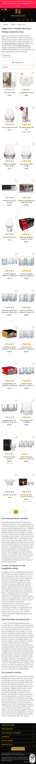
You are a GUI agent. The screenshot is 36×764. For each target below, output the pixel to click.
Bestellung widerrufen (18, 748)
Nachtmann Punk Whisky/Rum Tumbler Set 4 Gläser (26, 348)
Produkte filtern (19, 62)
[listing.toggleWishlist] (16, 73)
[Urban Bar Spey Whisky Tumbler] (26, 151)
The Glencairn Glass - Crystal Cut (10, 457)
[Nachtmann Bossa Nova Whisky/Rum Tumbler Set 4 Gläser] (26, 297)
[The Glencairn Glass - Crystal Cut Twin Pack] (26, 482)
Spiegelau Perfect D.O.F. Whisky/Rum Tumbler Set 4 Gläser (9, 421)
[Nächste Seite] (24, 512)
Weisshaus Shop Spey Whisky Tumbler (9, 165)
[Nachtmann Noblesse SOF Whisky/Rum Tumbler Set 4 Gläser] (10, 297)
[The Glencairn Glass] (10, 80)
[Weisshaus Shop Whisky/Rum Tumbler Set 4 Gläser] (26, 188)
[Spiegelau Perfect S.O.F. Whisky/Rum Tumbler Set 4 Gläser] (10, 371)
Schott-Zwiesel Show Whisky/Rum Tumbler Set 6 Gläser (26, 458)
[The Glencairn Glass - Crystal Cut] (10, 444)
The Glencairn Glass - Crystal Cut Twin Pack (26, 495)
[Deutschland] (3, 9)
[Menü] (4, 19)
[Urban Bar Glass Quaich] (10, 482)
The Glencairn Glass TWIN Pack (26, 128)
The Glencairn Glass (9, 92)
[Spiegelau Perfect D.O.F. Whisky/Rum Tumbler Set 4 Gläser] (10, 407)
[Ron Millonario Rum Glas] (26, 80)
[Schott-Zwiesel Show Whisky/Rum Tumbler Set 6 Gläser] (26, 444)
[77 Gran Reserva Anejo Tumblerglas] (26, 407)
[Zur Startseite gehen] (18, 13)
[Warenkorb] (32, 19)
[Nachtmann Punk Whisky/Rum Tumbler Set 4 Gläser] (26, 334)
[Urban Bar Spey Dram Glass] (10, 114)
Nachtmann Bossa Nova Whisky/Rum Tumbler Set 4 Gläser (26, 311)
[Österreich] (5, 9)
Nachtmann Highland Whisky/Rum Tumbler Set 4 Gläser (9, 275)
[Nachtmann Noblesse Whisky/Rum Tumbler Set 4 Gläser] (26, 261)
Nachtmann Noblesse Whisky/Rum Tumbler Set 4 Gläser (26, 275)
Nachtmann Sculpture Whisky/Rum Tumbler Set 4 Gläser (9, 348)
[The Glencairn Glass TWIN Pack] (26, 114)
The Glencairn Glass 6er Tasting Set (9, 201)
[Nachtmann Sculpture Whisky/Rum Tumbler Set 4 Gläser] (10, 334)
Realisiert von (26, 762)
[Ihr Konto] (27, 19)
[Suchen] (18, 19)
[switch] (32, 762)
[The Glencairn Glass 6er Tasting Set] (10, 188)
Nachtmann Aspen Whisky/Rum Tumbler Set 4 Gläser (26, 384)
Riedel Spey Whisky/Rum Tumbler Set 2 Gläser (26, 238)
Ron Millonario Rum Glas (26, 92)
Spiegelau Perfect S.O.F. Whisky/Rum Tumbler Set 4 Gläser (9, 384)
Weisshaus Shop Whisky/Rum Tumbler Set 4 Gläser (26, 201)
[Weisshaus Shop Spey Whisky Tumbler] (10, 151)
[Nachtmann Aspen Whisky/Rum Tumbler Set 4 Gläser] (26, 371)
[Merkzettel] (23, 19)
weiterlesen (6, 55)
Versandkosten (25, 753)
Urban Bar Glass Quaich (9, 495)
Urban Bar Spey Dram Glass (9, 127)
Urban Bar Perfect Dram (9, 237)
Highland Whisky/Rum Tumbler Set (14, 44)
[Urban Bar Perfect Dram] (10, 224)
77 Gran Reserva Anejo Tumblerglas (26, 421)
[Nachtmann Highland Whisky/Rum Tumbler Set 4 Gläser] (10, 261)
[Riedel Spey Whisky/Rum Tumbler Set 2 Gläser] (26, 224)
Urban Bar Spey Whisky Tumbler (26, 165)
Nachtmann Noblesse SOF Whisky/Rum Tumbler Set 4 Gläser (9, 311)
